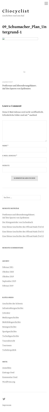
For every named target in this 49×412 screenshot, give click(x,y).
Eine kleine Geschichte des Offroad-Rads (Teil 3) (23, 231)
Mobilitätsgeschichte (11, 322)
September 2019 (9, 281)
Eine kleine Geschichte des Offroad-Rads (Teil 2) (23, 236)
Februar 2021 (7, 267)
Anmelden (6, 368)
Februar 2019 (7, 286)
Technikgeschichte (10, 336)
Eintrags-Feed (8, 372)
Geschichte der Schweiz (12, 303)
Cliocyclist (16, 11)
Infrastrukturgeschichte (12, 308)
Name (5, 146)
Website (6, 166)
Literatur (6, 313)
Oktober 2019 (8, 276)
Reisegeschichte (9, 327)
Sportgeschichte (9, 331)
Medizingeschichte (10, 317)
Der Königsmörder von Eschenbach (17, 222)
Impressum (6, 405)
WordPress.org (8, 382)
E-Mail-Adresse (9, 156)
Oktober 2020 (8, 272)
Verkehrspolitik (9, 350)
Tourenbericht (8, 341)
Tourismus (7, 345)
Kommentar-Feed (9, 377)
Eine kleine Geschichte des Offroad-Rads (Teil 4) (23, 227)
